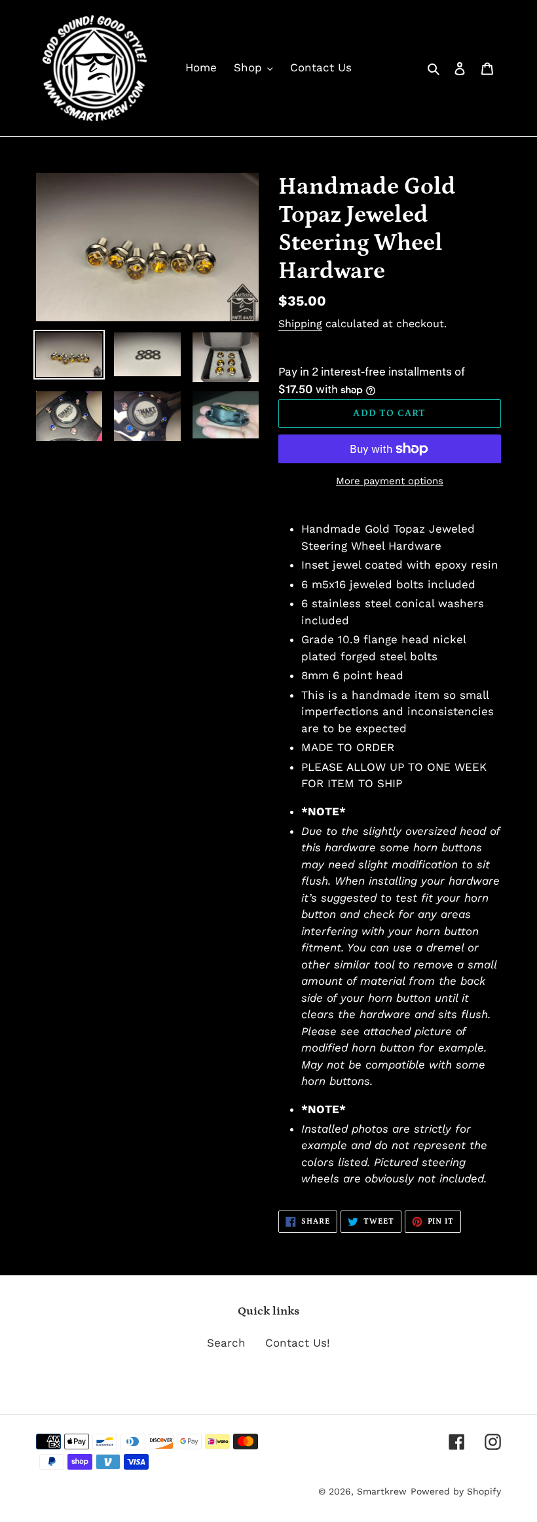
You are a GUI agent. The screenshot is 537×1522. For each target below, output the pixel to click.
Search (226, 1342)
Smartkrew (382, 1491)
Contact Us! (297, 1342)
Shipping (300, 323)
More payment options (389, 481)
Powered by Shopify (456, 1491)
